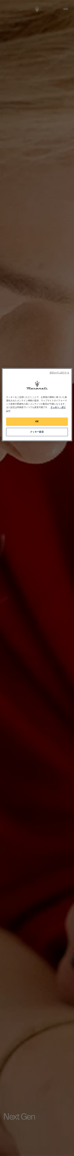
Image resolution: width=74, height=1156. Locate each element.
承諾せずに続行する (59, 373)
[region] (37, 404)
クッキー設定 (37, 432)
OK (36, 421)
